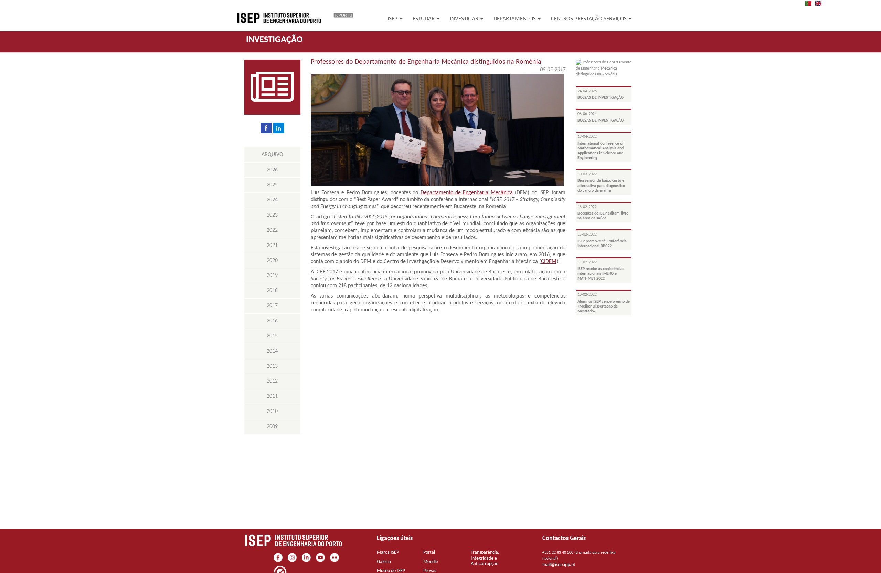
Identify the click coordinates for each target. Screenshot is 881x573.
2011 (272, 396)
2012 (272, 381)
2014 (272, 351)
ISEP (393, 19)
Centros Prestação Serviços (589, 19)
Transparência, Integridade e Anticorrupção (485, 558)
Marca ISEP (388, 552)
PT (810, 3)
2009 (272, 426)
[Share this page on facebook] (266, 127)
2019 (272, 275)
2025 (272, 185)
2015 (272, 336)
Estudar (424, 19)
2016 (272, 321)
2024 (272, 200)
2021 (272, 245)
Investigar (465, 19)
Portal (429, 552)
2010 (272, 411)
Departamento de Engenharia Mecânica (467, 193)
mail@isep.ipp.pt (558, 564)
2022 (272, 230)
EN (820, 3)
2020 (272, 260)
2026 (272, 170)
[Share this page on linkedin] (278, 127)
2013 (272, 366)
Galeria (384, 561)
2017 (272, 306)
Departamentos (515, 19)
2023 (272, 215)
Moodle (430, 561)
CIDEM (548, 261)
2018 (272, 290)
